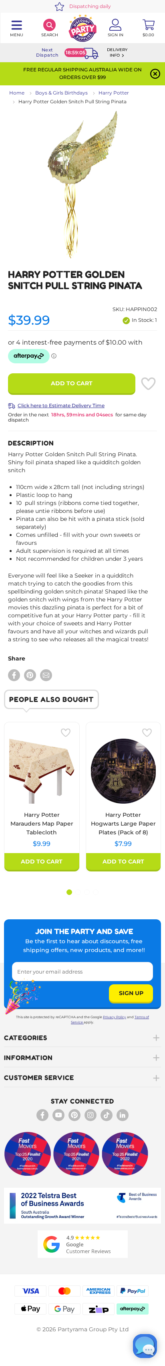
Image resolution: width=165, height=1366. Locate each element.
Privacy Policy (114, 1017)
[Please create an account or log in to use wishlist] (148, 383)
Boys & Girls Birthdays (61, 93)
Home (16, 93)
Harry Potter (114, 93)
